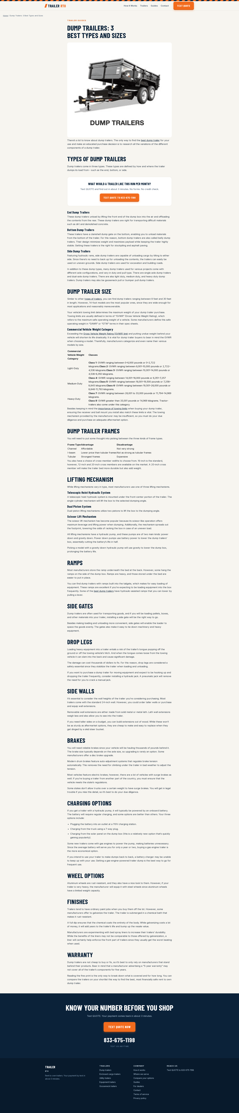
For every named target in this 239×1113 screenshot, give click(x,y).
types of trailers (93, 298)
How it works (139, 1070)
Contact (165, 6)
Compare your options (143, 1078)
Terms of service (141, 1094)
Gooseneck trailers (108, 1086)
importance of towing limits (112, 408)
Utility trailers (105, 1078)
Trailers (144, 6)
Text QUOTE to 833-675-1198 (119, 197)
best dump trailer (150, 140)
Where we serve (141, 1074)
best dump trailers (104, 591)
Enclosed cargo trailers (109, 1074)
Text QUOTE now (119, 1027)
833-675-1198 (119, 1042)
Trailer (57, 6)
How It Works (130, 6)
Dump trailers (105, 1070)
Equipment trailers (107, 1082)
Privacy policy (139, 1098)
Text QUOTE (183, 5)
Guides (154, 6)
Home (5, 15)
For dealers (138, 1086)
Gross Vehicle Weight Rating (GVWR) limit (105, 333)
